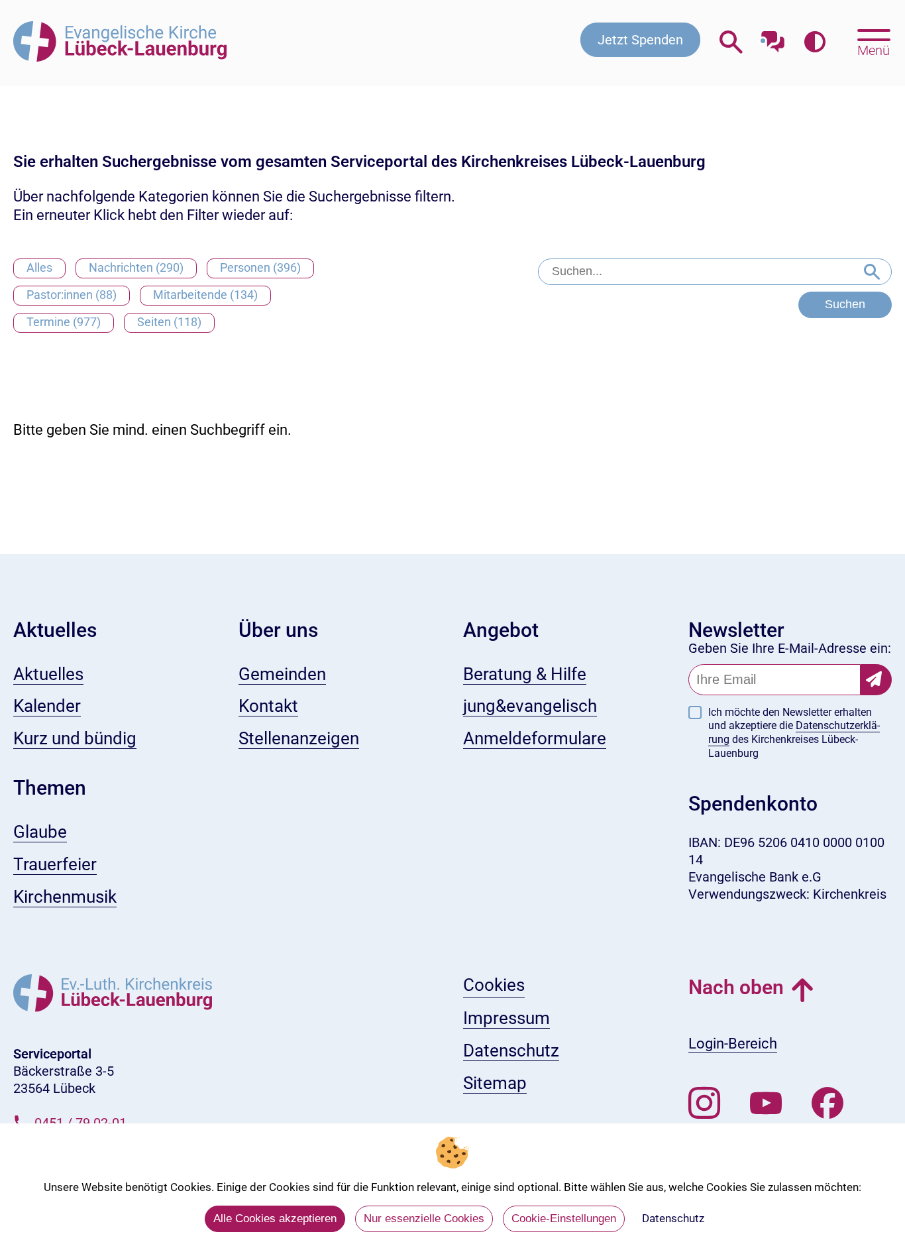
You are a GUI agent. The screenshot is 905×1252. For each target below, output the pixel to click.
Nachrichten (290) (136, 267)
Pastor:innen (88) (72, 295)
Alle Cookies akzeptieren (275, 1218)
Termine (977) (64, 322)
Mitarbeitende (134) (205, 295)
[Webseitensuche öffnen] (731, 42)
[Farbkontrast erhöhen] (814, 42)
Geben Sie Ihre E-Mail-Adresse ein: (789, 648)
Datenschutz (673, 1218)
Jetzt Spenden (640, 40)
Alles (39, 267)
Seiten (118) (169, 322)
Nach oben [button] (736, 987)
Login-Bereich (732, 1043)
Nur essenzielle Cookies (424, 1218)
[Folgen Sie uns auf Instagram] (704, 1103)
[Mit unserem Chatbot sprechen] (773, 38)
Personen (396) (260, 267)
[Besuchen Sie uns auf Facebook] (827, 1103)
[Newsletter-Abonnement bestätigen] (876, 679)
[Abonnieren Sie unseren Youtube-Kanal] (766, 1103)
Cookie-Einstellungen (563, 1218)
